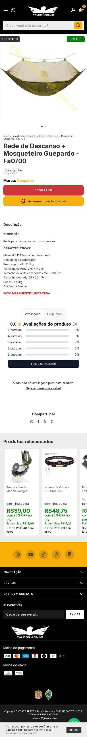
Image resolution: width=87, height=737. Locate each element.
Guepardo (25, 180)
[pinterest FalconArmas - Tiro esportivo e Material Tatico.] (56, 554)
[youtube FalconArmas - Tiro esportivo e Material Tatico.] (30, 554)
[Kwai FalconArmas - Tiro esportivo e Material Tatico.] (69, 554)
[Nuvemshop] (44, 718)
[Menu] (6, 10)
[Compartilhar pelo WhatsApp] (31, 422)
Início (6, 136)
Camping (31, 136)
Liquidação (18, 136)
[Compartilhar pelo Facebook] (38, 422)
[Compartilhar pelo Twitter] (46, 422)
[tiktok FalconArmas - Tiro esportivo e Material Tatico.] (43, 554)
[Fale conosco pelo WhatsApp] (13, 11)
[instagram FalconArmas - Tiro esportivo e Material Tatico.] (17, 554)
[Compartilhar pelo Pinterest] (52, 422)
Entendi (74, 730)
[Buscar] (78, 25)
